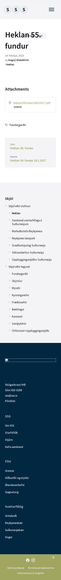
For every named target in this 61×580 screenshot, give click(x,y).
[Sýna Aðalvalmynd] (51, 9)
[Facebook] (27, 560)
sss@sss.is (11, 395)
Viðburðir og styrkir (17, 478)
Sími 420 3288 (13, 390)
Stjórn (9, 440)
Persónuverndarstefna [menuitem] (41, 568)
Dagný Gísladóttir (18, 60)
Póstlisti (10, 401)
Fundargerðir (17, 125)
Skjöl (9, 198)
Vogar (8, 537)
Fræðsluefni (19, 302)
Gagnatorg (11, 492)
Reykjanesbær (14, 523)
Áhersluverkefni (14, 485)
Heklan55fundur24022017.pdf (31, 103)
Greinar (9, 471)
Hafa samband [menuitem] (15, 568)
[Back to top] (53, 557)
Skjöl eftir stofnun (19, 206)
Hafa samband (14, 447)
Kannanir (17, 316)
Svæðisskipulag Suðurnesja (28, 245)
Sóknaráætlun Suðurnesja (28, 252)
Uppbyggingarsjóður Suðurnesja (32, 259)
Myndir (16, 288)
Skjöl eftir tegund (19, 267)
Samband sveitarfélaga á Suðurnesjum (27, 222)
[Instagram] (33, 560)
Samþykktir (19, 323)
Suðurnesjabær (14, 530)
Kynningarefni (20, 295)
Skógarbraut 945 (15, 385)
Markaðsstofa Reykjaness (27, 231)
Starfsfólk (11, 433)
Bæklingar (18, 309)
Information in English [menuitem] (30, 573)
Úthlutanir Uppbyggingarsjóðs (30, 331)
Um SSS (9, 425)
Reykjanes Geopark (23, 238)
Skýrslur (17, 281)
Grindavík (11, 516)
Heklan (10, 64)
